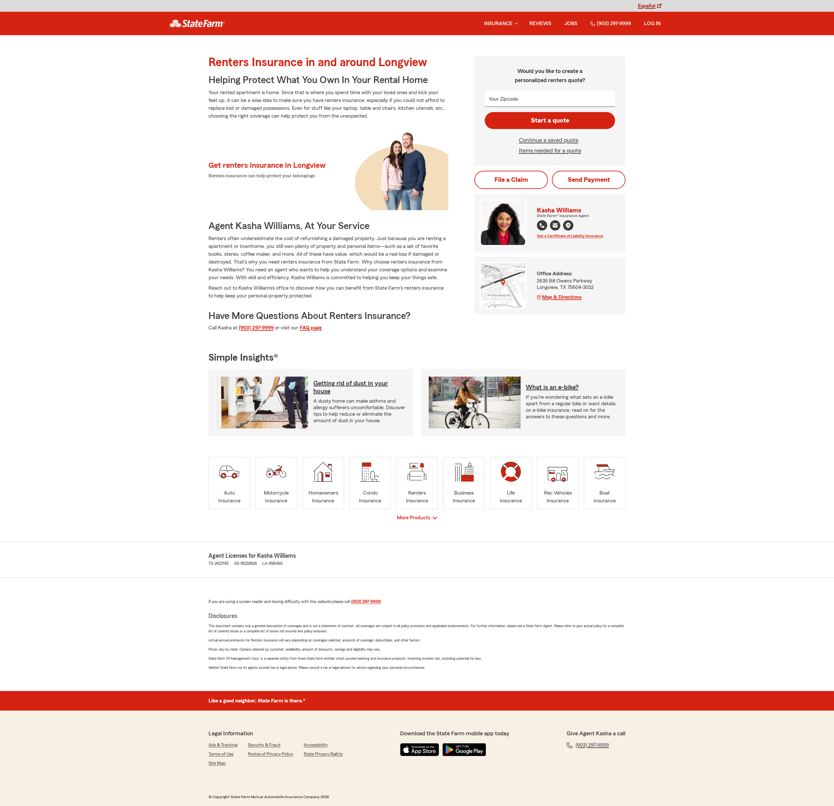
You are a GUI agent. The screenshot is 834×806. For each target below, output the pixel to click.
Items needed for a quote (550, 150)
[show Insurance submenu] (515, 23)
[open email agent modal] (555, 226)
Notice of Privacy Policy (270, 754)
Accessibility (316, 745)
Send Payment (589, 180)
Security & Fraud (264, 745)
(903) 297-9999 (614, 23)
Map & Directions (562, 297)
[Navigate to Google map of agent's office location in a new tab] (568, 225)
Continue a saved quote (548, 140)
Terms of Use (221, 754)
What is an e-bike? (552, 387)
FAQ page (311, 327)
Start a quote (550, 120)
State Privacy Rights (323, 754)
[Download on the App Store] (419, 749)
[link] (197, 23)
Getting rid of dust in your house (350, 387)
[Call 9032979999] (542, 225)
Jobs (570, 23)
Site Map (217, 763)
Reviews (540, 23)
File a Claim (511, 180)
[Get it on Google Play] (464, 749)
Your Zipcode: (504, 99)
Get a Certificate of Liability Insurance (570, 236)
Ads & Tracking (222, 745)
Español (646, 5)
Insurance (498, 23)
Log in (652, 23)
